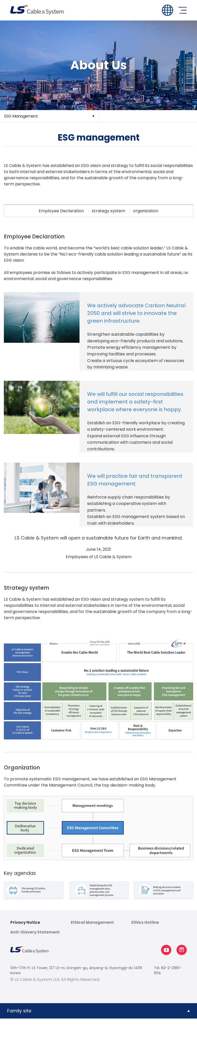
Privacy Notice (25, 922)
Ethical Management (92, 922)
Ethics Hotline (145, 922)
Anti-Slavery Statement (35, 932)
